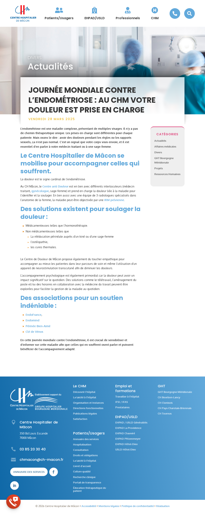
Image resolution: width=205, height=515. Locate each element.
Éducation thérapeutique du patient (89, 489)
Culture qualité (81, 471)
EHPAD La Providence (128, 427)
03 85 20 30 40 (33, 449)
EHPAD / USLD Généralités (131, 422)
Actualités (160, 140)
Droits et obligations (85, 455)
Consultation (80, 449)
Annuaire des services (29, 471)
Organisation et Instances (88, 402)
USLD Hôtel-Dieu (125, 449)
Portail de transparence (87, 482)
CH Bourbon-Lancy (169, 397)
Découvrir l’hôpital (84, 391)
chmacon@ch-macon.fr (41, 459)
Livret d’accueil (82, 466)
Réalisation (163, 506)
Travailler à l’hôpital (127, 396)
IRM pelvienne (114, 200)
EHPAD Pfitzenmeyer (128, 438)
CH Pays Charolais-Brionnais (174, 408)
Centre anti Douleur (55, 186)
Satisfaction (80, 418)
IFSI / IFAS (121, 401)
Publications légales (85, 413)
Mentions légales (108, 506)
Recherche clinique (84, 477)
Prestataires (122, 407)
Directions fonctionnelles (88, 408)
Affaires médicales (165, 146)
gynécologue (40, 191)
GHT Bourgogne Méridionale (175, 391)
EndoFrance (33, 314)
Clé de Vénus (34, 331)
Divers (34, 58)
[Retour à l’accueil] (23, 13)
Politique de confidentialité (138, 506)
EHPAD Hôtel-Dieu (126, 444)
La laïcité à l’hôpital (84, 397)
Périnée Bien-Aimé (38, 326)
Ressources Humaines (167, 174)
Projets (158, 168)
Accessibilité (88, 506)
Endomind (32, 320)
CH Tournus (165, 413)
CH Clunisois (165, 402)
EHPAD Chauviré (125, 433)
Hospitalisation (82, 444)
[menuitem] (59, 13)
